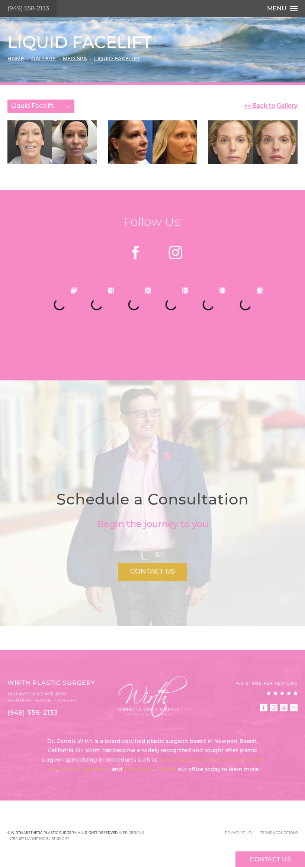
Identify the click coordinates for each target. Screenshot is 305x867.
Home (15, 58)
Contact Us (152, 572)
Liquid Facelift (117, 58)
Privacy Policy (239, 833)
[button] (263, 707)
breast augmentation (186, 760)
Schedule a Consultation (153, 500)
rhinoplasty (138, 770)
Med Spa (75, 58)
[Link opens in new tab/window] (136, 252)
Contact (165, 770)
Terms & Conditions (279, 833)
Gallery (43, 58)
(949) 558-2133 (28, 9)
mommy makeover (84, 770)
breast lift (229, 760)
